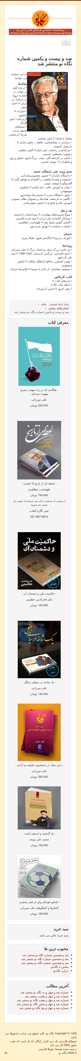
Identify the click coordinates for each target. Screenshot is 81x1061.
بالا (6, 1053)
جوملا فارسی (46, 1049)
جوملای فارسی (68, 1041)
